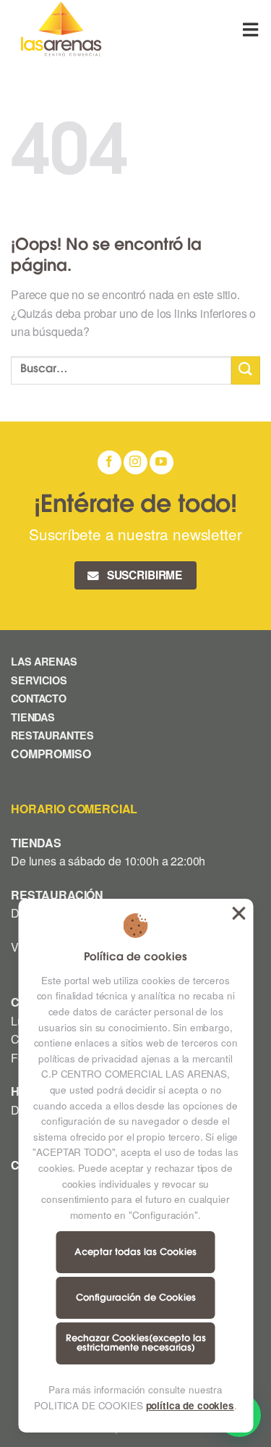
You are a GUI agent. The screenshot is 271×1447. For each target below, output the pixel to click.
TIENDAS (33, 717)
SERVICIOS (39, 680)
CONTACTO (38, 698)
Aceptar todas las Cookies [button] (238, 913)
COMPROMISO (52, 753)
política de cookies (190, 1405)
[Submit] (245, 370)
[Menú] (251, 29)
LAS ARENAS (44, 661)
